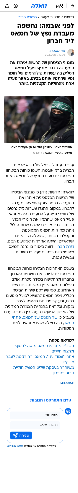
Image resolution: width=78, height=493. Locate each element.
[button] (59, 6)
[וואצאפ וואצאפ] (15, 6)
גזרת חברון (64, 247)
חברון (61, 382)
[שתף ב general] (7, 5)
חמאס (70, 382)
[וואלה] (39, 6)
